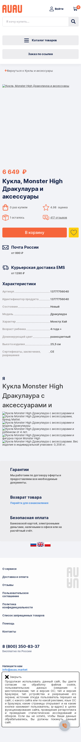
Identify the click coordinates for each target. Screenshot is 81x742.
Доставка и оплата (15, 576)
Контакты (9, 631)
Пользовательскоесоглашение (15, 594)
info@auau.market (14, 669)
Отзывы (7, 585)
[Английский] (40, 545)
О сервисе (9, 568)
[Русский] (33, 545)
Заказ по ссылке (40, 54)
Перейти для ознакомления (29, 503)
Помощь (8, 623)
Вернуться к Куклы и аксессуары (30, 70)
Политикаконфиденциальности (17, 606)
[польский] (47, 545)
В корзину (34, 232)
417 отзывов (58, 217)
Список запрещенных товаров (23, 615)
